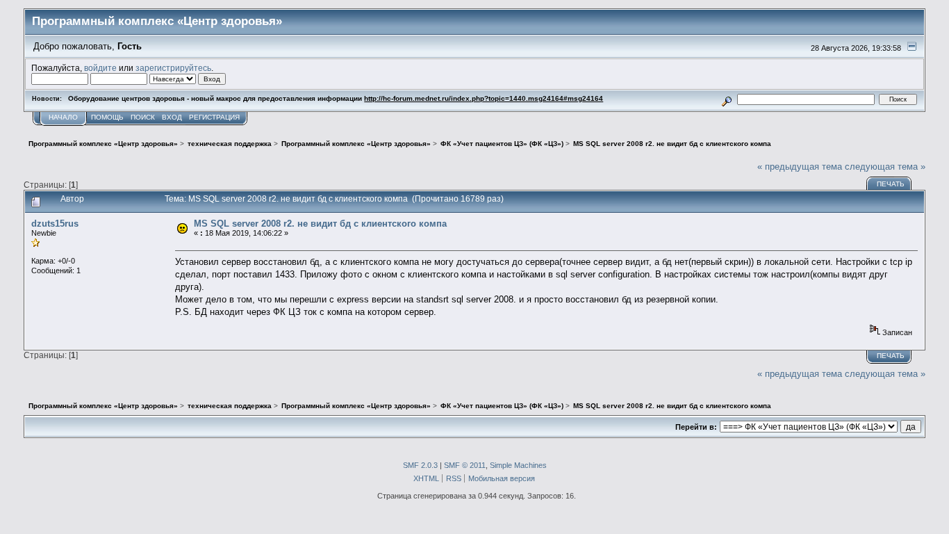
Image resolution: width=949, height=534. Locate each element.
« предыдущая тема (799, 166)
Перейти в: (696, 427)
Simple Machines (518, 465)
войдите (100, 67)
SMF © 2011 (465, 465)
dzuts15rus (55, 223)
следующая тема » (885, 166)
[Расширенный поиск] (727, 99)
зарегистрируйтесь (173, 67)
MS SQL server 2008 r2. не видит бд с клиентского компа (320, 223)
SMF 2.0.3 (420, 465)
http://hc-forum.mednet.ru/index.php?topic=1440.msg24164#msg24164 (483, 98)
